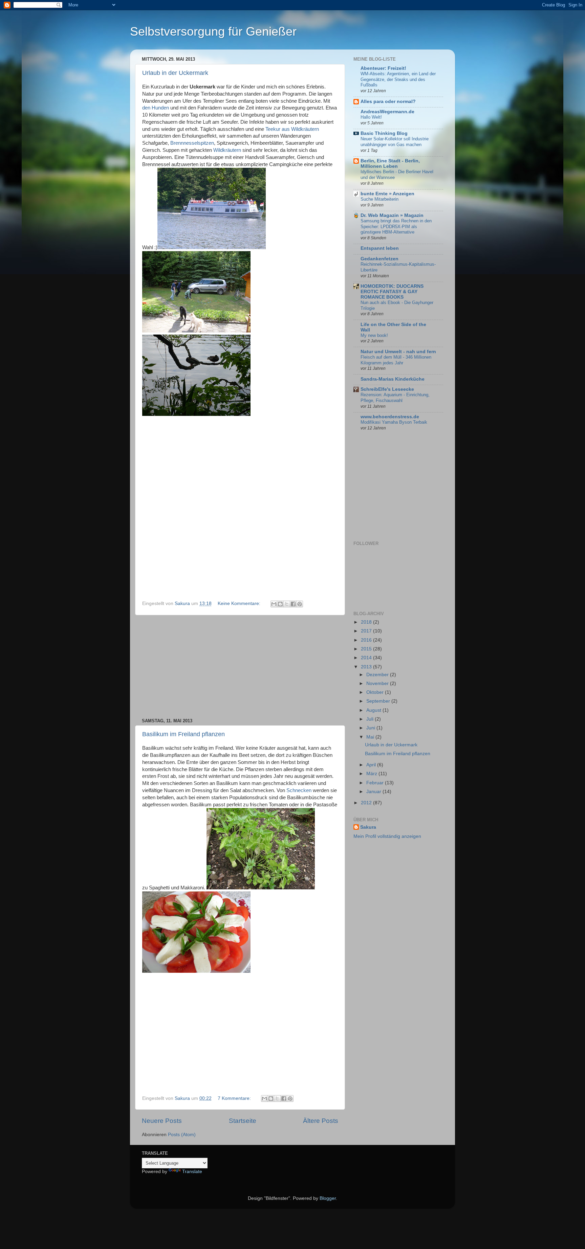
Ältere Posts (320, 1120)
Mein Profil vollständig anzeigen (387, 836)
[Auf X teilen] (286, 604)
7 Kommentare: (235, 1098)
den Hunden (155, 107)
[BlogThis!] (280, 604)
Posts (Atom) (182, 1134)
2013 (367, 666)
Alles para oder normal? (388, 101)
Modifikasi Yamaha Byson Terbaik (394, 422)
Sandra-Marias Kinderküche (393, 379)
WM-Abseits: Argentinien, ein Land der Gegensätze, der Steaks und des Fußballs (398, 79)
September (378, 701)
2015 (367, 648)
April (371, 764)
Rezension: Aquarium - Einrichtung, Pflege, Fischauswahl (395, 397)
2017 (367, 630)
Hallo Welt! (371, 117)
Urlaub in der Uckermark (175, 72)
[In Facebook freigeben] (293, 604)
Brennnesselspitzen (192, 143)
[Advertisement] (240, 666)
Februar (375, 782)
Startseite (242, 1120)
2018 (367, 622)
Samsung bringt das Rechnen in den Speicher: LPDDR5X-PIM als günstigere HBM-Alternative (396, 226)
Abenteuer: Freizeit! (383, 68)
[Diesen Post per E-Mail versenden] (273, 604)
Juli (370, 719)
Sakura (368, 827)
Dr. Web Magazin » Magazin (392, 215)
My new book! (374, 335)
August (374, 710)
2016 (367, 640)
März (372, 773)
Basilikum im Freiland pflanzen (183, 734)
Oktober (375, 692)
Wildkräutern (227, 150)
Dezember (378, 674)
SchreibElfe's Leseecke (387, 389)
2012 (367, 802)
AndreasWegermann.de (387, 111)
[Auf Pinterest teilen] (299, 604)
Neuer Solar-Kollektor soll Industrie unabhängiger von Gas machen (395, 141)
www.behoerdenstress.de (390, 416)
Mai (370, 737)
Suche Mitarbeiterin (379, 199)
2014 (367, 657)
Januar (374, 791)
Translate (192, 1171)
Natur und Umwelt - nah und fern (398, 351)
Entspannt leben (380, 248)
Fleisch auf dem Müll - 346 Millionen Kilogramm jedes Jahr (396, 360)
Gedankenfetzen (379, 258)
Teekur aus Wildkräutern (292, 129)
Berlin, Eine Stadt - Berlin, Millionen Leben (390, 163)
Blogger (328, 1198)
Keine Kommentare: (240, 603)
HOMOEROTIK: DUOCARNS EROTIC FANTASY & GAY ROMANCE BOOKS (392, 292)
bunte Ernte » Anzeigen (387, 193)
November (378, 683)
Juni (371, 727)
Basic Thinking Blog (384, 133)
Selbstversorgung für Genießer (213, 31)
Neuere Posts (162, 1120)
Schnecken (298, 790)
